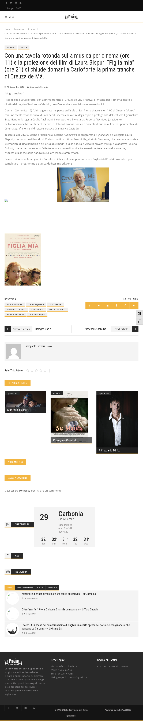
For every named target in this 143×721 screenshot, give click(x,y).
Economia (52, 587)
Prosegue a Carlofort (64, 440)
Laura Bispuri (37, 309)
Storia (9, 587)
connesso (24, 490)
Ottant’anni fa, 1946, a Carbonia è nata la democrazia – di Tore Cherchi (60, 609)
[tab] (10, 587)
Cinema (32, 28)
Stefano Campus (37, 314)
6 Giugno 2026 (30, 614)
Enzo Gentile (55, 304)
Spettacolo (19, 28)
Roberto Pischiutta (15, 314)
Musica (24, 47)
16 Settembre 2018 (15, 87)
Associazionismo (25, 587)
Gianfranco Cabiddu (16, 309)
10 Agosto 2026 (30, 598)
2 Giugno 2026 (30, 633)
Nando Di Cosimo (57, 309)
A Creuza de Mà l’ (108, 450)
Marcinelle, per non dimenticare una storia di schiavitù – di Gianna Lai (59, 594)
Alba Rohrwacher (14, 304)
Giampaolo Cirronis (39, 87)
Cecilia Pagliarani (36, 304)
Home (7, 28)
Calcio (40, 587)
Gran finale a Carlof (17, 410)
